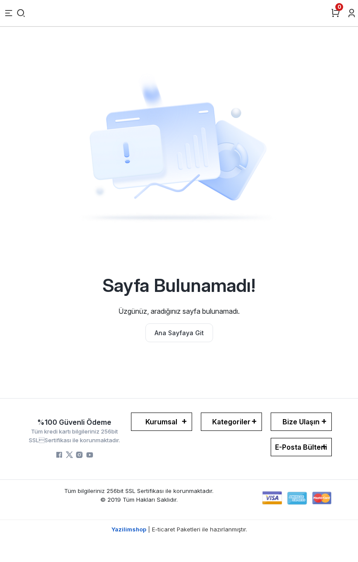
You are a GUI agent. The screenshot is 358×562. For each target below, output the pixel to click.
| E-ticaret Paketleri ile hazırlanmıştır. (179, 529)
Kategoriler (231, 421)
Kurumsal (161, 421)
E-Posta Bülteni (301, 447)
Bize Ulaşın (301, 421)
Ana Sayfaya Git (179, 333)
